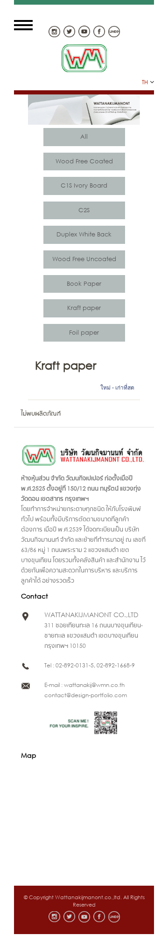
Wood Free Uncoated (84, 259)
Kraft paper (84, 308)
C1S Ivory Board (84, 185)
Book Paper (84, 284)
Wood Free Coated (84, 161)
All (84, 137)
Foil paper (84, 332)
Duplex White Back (84, 234)
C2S (84, 210)
